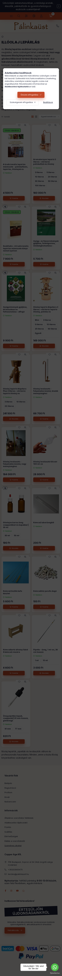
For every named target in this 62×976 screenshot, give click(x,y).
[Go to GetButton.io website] (55, 973)
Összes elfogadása (29, 95)
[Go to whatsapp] (55, 967)
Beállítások (48, 102)
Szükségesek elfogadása (21, 102)
